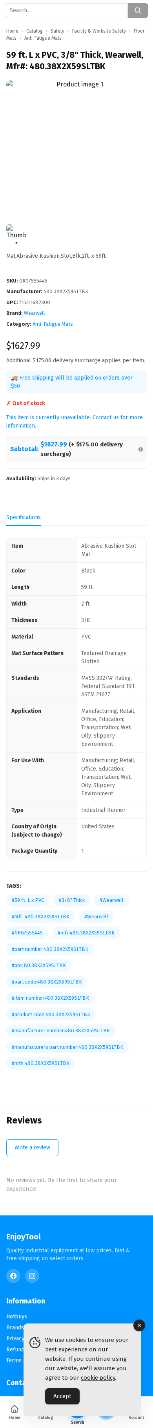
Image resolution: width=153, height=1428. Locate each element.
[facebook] (13, 1276)
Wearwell (34, 313)
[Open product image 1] (76, 150)
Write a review (32, 1147)
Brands (15, 1327)
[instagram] (32, 1276)
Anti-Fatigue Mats (53, 324)
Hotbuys (16, 1316)
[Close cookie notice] (139, 1325)
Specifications (23, 517)
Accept (62, 1396)
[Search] (138, 10)
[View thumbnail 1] (16, 234)
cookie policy (98, 1377)
